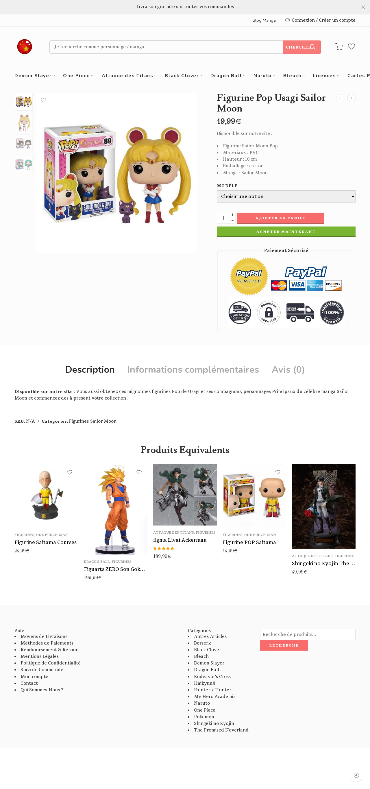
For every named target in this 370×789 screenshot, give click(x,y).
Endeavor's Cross (212, 677)
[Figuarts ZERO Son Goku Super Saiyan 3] (115, 509)
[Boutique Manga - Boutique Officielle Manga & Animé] (24, 47)
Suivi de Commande (42, 670)
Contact (29, 683)
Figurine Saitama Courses (45, 542)
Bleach (292, 76)
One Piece (76, 76)
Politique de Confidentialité (51, 663)
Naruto (263, 76)
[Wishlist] (43, 100)
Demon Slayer (32, 76)
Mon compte (34, 677)
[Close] (363, 7)
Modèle (227, 186)
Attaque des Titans (127, 76)
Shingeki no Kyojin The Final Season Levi (324, 563)
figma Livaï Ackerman (180, 540)
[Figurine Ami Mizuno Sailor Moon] (340, 98)
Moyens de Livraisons (44, 636)
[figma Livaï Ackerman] (185, 495)
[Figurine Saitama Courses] (46, 496)
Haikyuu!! (204, 683)
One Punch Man (52, 535)
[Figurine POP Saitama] (254, 496)
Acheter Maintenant (286, 231)
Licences (324, 76)
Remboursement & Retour (49, 650)
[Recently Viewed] (356, 775)
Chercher (298, 47)
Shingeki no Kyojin (214, 723)
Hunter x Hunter (212, 690)
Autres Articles (210, 636)
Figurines (79, 421)
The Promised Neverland (221, 730)
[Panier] (339, 47)
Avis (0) (288, 369)
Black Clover (182, 76)
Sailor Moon (103, 421)
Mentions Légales (40, 656)
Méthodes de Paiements (47, 643)
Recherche (284, 645)
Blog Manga (264, 20)
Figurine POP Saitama (249, 542)
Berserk (202, 643)
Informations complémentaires (193, 369)
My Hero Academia (215, 696)
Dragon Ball (226, 76)
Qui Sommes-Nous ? (42, 690)
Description (90, 369)
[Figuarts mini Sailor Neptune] (351, 98)
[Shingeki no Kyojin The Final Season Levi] (324, 506)
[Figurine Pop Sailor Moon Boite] (24, 102)
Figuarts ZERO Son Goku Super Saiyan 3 (115, 569)
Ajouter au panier (281, 218)
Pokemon (204, 717)
